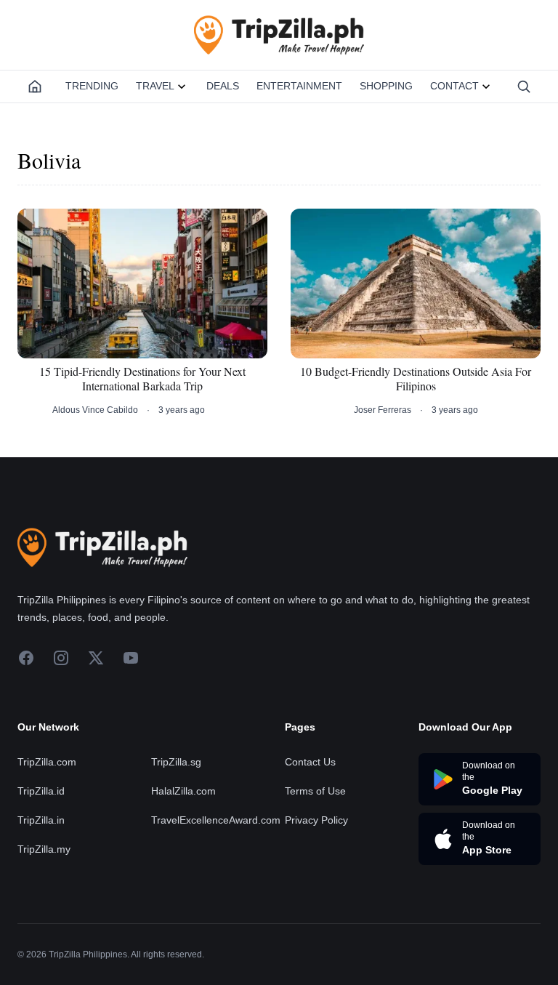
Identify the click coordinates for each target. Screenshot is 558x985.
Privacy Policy (316, 820)
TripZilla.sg (176, 762)
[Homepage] (35, 86)
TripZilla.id (41, 791)
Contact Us (310, 762)
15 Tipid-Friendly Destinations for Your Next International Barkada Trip (142, 378)
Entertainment (299, 86)
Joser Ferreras (382, 410)
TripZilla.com (46, 762)
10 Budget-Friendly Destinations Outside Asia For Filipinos (415, 378)
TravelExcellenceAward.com (215, 820)
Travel (155, 86)
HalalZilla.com (183, 791)
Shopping (386, 86)
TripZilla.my (43, 849)
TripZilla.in (41, 820)
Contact (454, 86)
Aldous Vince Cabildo (95, 410)
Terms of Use (315, 791)
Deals (222, 86)
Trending (91, 86)
